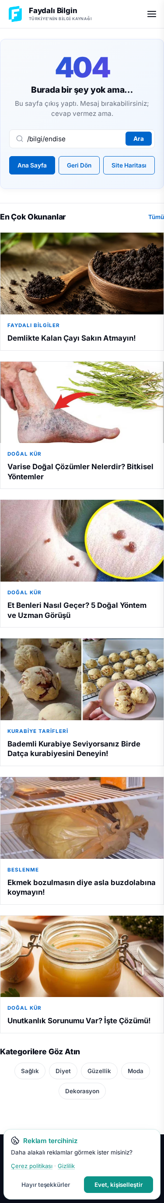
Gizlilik (66, 1165)
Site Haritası (129, 165)
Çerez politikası (31, 1165)
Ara (138, 138)
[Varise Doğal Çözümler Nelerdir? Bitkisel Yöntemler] (82, 402)
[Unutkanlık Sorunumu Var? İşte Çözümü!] (82, 956)
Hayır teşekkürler (45, 1184)
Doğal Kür (24, 454)
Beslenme (23, 870)
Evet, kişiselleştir (118, 1184)
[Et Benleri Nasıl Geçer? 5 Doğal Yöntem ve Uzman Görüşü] (82, 541)
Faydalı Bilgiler (33, 325)
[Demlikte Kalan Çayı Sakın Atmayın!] (82, 273)
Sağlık (30, 1070)
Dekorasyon (82, 1091)
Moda (135, 1070)
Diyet (63, 1070)
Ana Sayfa (32, 165)
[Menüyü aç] (152, 14)
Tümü (156, 216)
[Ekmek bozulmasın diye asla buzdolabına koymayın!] (82, 818)
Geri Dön (79, 165)
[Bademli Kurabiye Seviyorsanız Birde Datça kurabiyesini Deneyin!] (82, 679)
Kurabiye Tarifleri (37, 731)
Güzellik (99, 1070)
